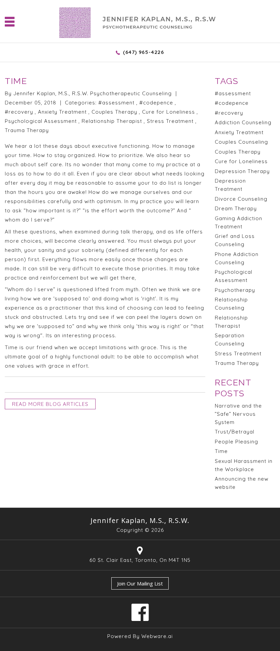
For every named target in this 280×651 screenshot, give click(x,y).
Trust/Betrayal (234, 431)
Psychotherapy (235, 290)
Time (221, 451)
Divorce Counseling (241, 199)
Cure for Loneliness (168, 112)
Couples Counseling (241, 142)
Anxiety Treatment (62, 112)
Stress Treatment (170, 121)
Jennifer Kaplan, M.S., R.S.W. (140, 520)
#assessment (116, 102)
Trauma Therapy (27, 130)
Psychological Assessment (41, 121)
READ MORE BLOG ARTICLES (50, 404)
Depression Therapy (242, 171)
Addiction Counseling (243, 122)
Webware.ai (157, 636)
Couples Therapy (114, 112)
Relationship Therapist (112, 121)
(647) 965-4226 (143, 52)
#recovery (19, 112)
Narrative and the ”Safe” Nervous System (238, 413)
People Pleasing (236, 441)
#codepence (156, 102)
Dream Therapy (236, 208)
